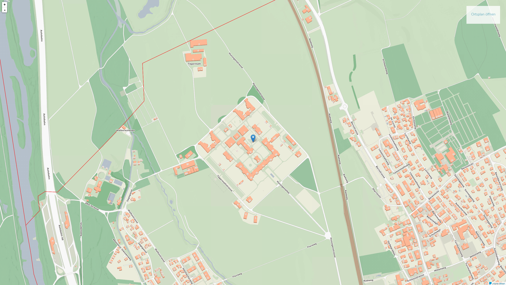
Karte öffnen (499, 283)
